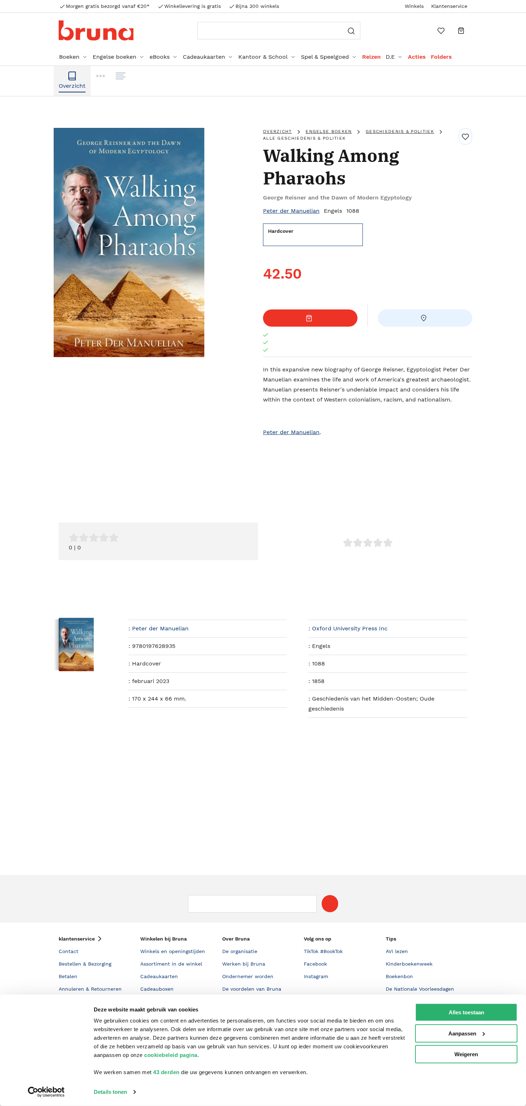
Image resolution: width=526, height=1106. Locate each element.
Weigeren (466, 1054)
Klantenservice (449, 6)
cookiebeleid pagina (171, 1055)
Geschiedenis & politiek (400, 131)
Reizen (371, 56)
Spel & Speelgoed (325, 56)
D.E (390, 56)
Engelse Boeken (329, 131)
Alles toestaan (466, 1012)
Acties (417, 56)
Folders (441, 56)
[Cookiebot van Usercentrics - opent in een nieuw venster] (46, 1092)
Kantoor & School (263, 56)
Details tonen (110, 1092)
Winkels (414, 6)
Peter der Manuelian (291, 210)
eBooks (160, 56)
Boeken (69, 56)
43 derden (166, 1072)
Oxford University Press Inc (350, 628)
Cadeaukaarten (204, 56)
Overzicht (277, 131)
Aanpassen (462, 1033)
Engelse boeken (114, 56)
